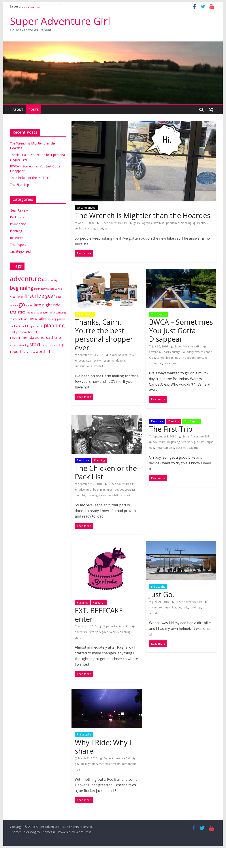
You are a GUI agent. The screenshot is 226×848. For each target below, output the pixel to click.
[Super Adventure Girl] (112, 44)
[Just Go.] (181, 543)
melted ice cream (110, 764)
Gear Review (84, 314)
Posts (34, 109)
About (18, 109)
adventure (155, 352)
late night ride (88, 764)
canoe (160, 358)
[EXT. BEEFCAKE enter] (106, 543)
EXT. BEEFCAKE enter (99, 615)
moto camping (165, 448)
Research (98, 602)
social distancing (85, 228)
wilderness (170, 363)
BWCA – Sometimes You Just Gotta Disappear (181, 330)
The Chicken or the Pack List (42, 6)
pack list (80, 495)
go (121, 490)
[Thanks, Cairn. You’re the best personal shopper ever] (107, 271)
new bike (158, 223)
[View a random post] (211, 109)
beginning (99, 490)
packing (181, 448)
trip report (155, 363)
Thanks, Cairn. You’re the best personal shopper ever (104, 334)
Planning (99, 460)
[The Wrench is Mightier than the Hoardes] (144, 123)
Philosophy (158, 587)
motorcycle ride (19, 319)
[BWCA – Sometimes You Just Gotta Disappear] (181, 271)
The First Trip (170, 429)
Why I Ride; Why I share (103, 747)
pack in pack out (185, 358)
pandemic (172, 223)
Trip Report (158, 314)
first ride (112, 490)
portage (202, 358)
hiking (169, 358)
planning (186, 223)
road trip (193, 448)
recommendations (114, 360)
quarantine (200, 223)
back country (172, 352)
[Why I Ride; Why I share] (107, 691)
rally (185, 607)
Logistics (146, 223)
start (100, 228)
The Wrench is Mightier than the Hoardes (142, 215)
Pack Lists (83, 460)
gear (136, 223)
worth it (109, 228)
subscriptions (83, 366)
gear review (93, 360)
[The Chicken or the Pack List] (107, 417)
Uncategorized (86, 208)
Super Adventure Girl (60, 21)
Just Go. (161, 594)
